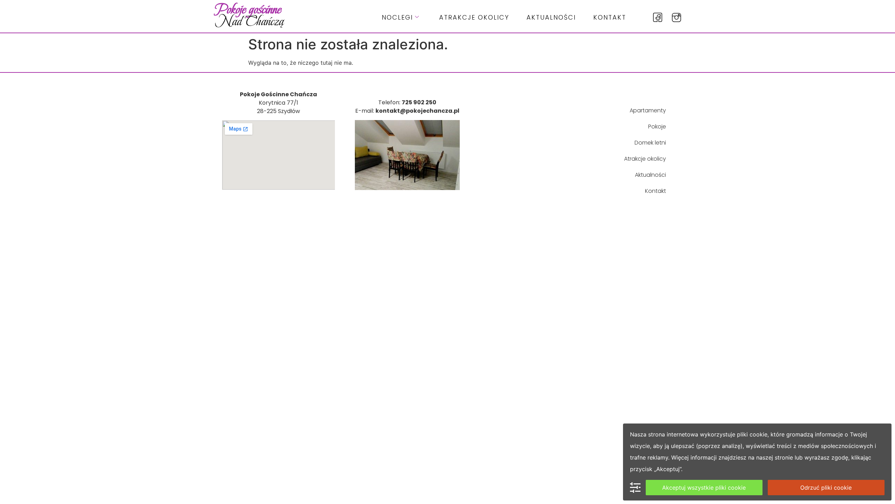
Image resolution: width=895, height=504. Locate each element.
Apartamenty (648, 110)
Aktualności (551, 17)
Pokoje (657, 126)
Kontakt (609, 17)
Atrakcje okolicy (474, 17)
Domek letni (650, 143)
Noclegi (397, 17)
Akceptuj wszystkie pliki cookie (704, 487)
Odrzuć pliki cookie (826, 487)
